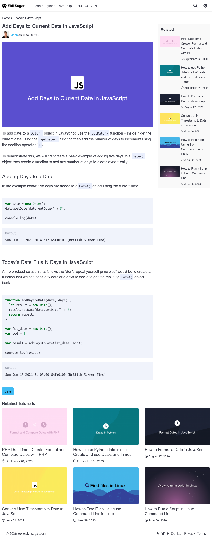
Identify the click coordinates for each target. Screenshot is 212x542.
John (14, 35)
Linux (79, 5)
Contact (176, 533)
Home (6, 18)
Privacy (189, 533)
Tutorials (37, 5)
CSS (88, 5)
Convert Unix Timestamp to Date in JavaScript (193, 120)
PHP (97, 5)
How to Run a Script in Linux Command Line (194, 173)
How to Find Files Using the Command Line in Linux (192, 146)
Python (50, 5)
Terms (201, 533)
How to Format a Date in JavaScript (193, 98)
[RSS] (158, 533)
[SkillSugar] (13, 6)
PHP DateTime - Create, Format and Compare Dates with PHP (194, 45)
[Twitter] (163, 533)
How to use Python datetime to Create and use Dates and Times (193, 74)
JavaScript (65, 5)
